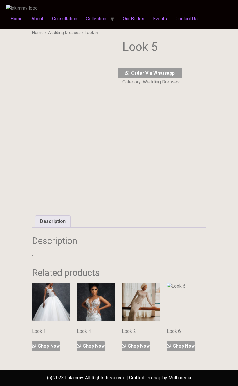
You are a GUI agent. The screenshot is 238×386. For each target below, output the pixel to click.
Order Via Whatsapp (153, 73)
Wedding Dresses (64, 32)
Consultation (64, 19)
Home (16, 19)
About (37, 19)
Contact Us (187, 19)
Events (160, 19)
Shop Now (48, 346)
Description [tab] (53, 221)
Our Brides (133, 19)
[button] (164, 73)
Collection (96, 19)
